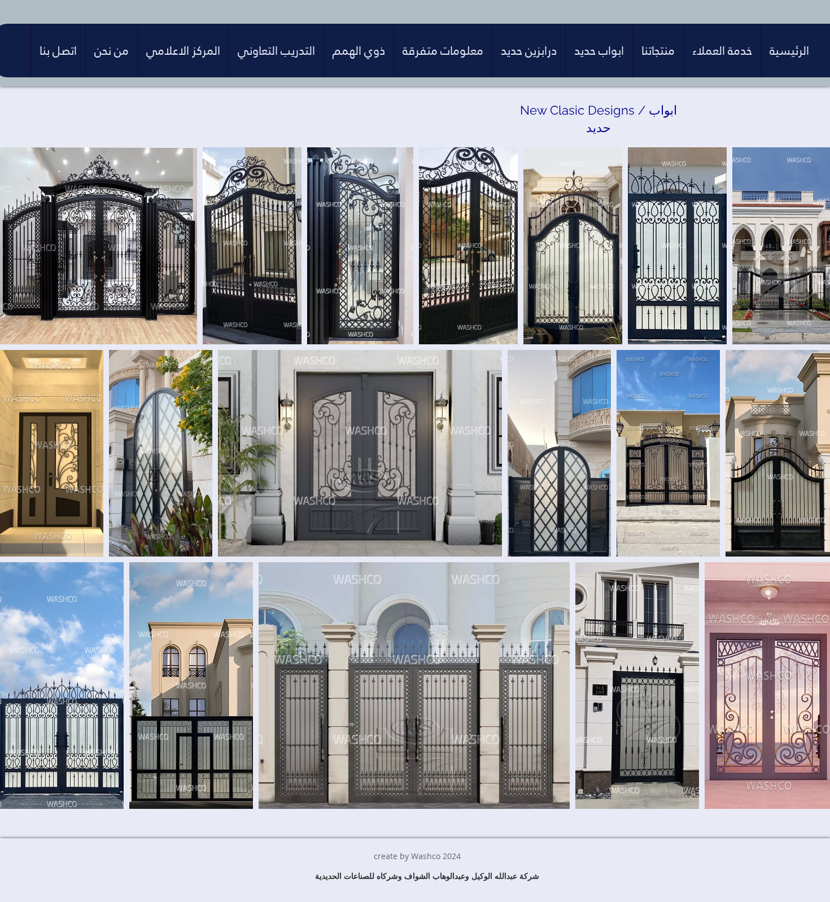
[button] (722, 50)
